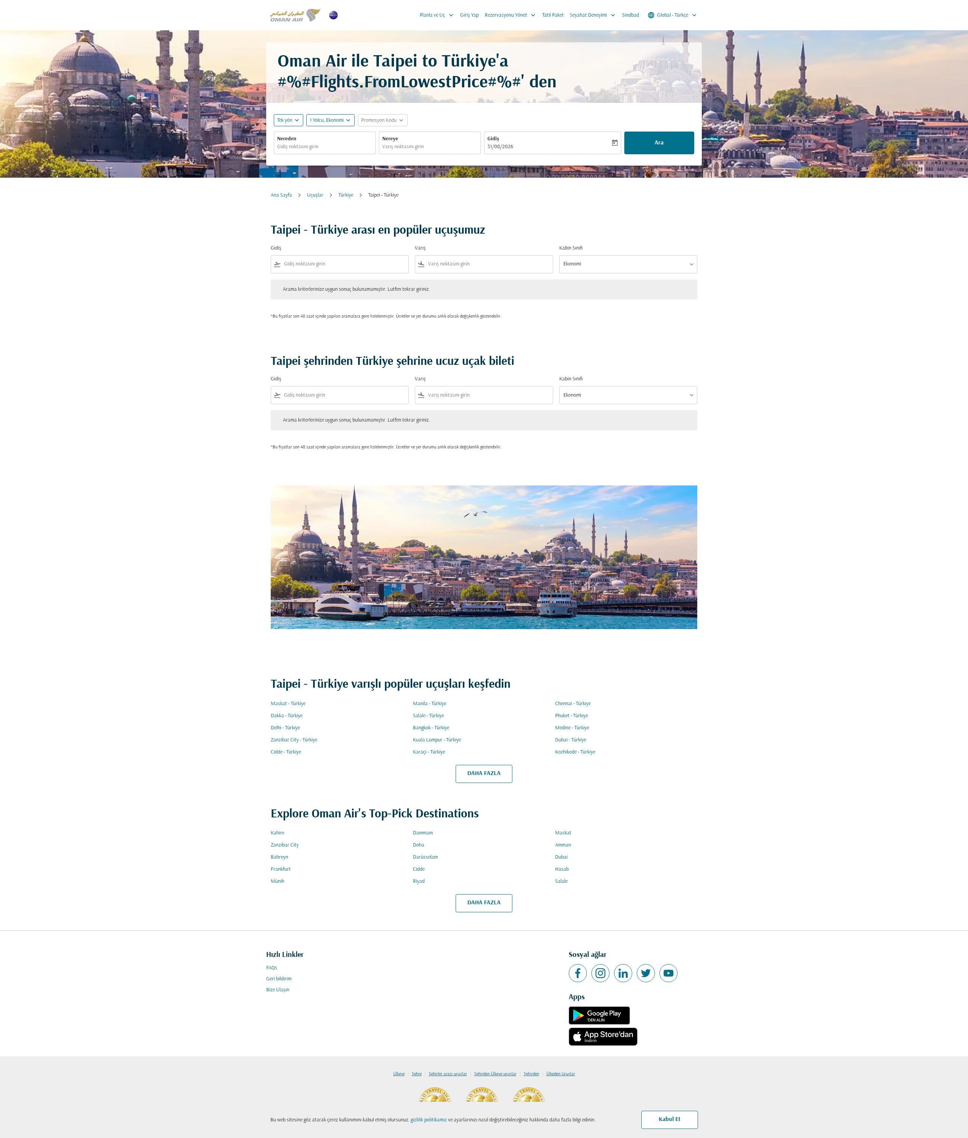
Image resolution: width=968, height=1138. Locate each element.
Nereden (286, 139)
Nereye (390, 139)
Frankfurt (281, 869)
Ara (659, 143)
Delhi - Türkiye (285, 728)
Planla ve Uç (437, 15)
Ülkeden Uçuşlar (560, 1074)
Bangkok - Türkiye (431, 728)
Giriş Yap (469, 15)
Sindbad (630, 15)
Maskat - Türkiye (288, 704)
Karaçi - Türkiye (429, 752)
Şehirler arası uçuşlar (448, 1074)
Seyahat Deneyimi (593, 15)
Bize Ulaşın (277, 990)
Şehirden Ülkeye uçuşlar (495, 1074)
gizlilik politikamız (429, 1120)
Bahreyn (279, 857)
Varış (420, 248)
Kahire (277, 833)
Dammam (423, 833)
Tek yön (284, 120)
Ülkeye (399, 1074)
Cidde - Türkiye (286, 752)
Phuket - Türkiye (571, 716)
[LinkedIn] (623, 973)
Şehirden (531, 1074)
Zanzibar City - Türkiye (294, 740)
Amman (563, 845)
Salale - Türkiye (428, 716)
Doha (418, 845)
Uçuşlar (315, 195)
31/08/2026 (500, 147)
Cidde (419, 869)
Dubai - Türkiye (570, 740)
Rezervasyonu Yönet (511, 15)
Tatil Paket (553, 15)
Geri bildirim (279, 979)
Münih (277, 881)
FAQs (271, 968)
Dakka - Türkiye (286, 716)
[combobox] (324, 147)
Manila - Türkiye (429, 704)
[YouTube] (668, 973)
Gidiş (493, 139)
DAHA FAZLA (484, 774)
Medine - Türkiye (572, 728)
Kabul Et (670, 1119)
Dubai (561, 857)
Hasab (562, 869)
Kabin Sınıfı (571, 248)
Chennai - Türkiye (573, 704)
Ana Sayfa (281, 195)
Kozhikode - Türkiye (575, 752)
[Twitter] (646, 973)
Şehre (417, 1074)
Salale (561, 881)
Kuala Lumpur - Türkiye (437, 740)
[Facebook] (578, 973)
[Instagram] (600, 973)
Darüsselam (425, 857)
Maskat (563, 833)
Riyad (419, 881)
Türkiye (345, 195)
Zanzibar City (285, 845)
